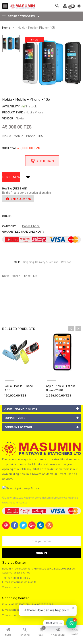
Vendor (7, 118)
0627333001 (18, 604)
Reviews (66, 262)
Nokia (20, 118)
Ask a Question (20, 199)
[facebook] (14, 525)
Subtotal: (9, 148)
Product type (12, 112)
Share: (7, 216)
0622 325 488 (45, 604)
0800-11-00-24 (21, 577)
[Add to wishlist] (28, 177)
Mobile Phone (31, 226)
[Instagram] (49, 525)
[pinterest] (40, 525)
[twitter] (23, 525)
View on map (10, 587)
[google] (32, 525)
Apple (51, 375)
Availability (11, 106)
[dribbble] (6, 525)
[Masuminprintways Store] (41, 448)
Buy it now (11, 177)
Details (16, 262)
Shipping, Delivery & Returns (40, 262)
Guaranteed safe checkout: (23, 231)
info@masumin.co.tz (23, 581)
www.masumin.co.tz (14, 502)
